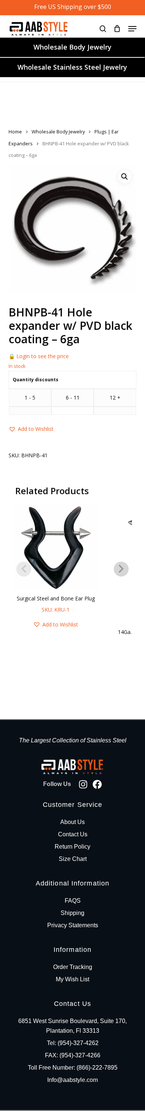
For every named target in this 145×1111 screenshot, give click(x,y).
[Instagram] (83, 784)
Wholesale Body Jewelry (72, 46)
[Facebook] (97, 784)
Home (15, 131)
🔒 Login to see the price (39, 356)
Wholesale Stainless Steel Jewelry (72, 67)
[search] (103, 28)
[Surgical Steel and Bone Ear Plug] (56, 547)
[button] (132, 28)
